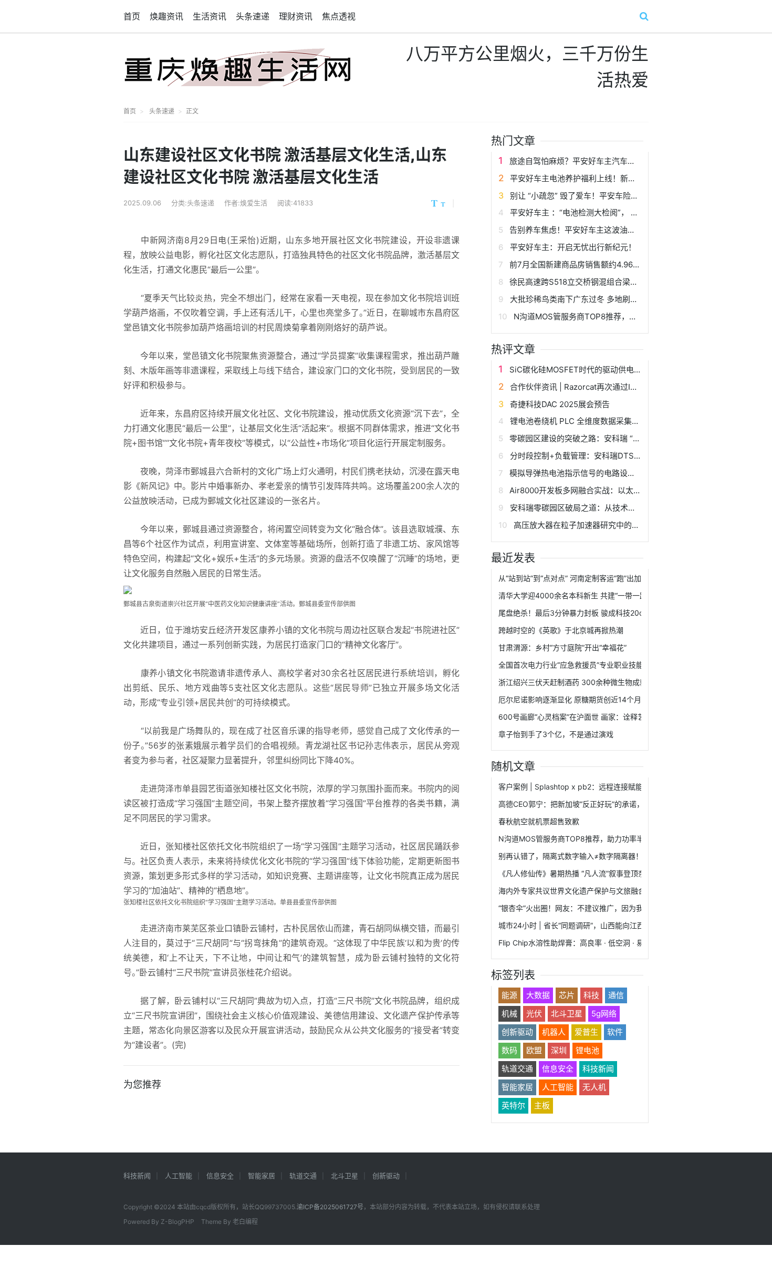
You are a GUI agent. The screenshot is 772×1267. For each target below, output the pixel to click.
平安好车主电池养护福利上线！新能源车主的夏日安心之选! (613, 178)
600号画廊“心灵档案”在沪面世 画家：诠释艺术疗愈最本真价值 (601, 716)
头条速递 (252, 16)
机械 (509, 1014)
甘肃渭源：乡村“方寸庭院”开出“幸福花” (562, 647)
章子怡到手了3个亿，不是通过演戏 (555, 734)
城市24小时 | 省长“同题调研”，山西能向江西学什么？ (586, 925)
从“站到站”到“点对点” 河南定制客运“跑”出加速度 (577, 578)
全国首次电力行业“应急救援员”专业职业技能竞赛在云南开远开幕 (604, 664)
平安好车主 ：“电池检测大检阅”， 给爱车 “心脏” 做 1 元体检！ (619, 212)
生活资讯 (209, 16)
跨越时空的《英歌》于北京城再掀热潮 (560, 630)
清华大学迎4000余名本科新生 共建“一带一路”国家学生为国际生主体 (610, 595)
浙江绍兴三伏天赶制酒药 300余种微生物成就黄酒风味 (587, 682)
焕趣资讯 (166, 16)
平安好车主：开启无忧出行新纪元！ (573, 247)
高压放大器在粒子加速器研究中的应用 (581, 525)
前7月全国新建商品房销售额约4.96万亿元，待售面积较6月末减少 (624, 264)
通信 (616, 995)
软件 (615, 1032)
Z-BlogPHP (177, 1222)
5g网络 (604, 1014)
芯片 (567, 995)
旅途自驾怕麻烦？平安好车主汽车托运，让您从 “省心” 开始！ (617, 161)
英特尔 (513, 1105)
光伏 (534, 1014)
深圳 (559, 1050)
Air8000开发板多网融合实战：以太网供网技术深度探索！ (610, 490)
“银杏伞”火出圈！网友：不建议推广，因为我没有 (578, 907)
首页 (131, 16)
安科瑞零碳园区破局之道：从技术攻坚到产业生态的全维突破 (616, 508)
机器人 (554, 1032)
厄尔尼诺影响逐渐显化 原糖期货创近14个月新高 (577, 699)
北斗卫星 (566, 1014)
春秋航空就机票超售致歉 (538, 821)
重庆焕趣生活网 (237, 67)
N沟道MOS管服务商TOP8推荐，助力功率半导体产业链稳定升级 (626, 316)
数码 (509, 1050)
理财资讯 (295, 16)
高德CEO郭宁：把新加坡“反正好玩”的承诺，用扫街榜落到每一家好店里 (615, 803)
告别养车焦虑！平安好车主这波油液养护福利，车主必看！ (611, 230)
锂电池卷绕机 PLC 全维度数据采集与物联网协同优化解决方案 (618, 421)
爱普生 (586, 1032)
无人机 (594, 1087)
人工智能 (557, 1087)
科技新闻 (598, 1069)
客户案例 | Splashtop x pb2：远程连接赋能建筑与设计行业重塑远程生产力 (622, 786)
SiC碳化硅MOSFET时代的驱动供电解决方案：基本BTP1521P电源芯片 (633, 370)
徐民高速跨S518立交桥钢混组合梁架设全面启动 (593, 282)
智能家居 (517, 1087)
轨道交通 (517, 1069)
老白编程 (245, 1222)
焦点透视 (339, 16)
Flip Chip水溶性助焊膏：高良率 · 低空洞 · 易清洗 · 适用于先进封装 (607, 942)
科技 (591, 995)
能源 (509, 995)
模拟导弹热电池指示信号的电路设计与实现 (584, 473)
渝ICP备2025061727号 (330, 1207)
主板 (542, 1105)
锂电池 (587, 1050)
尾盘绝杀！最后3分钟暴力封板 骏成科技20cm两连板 (585, 612)
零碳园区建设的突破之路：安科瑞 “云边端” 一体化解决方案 (613, 438)
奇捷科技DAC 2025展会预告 (560, 404)
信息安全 (557, 1069)
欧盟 (534, 1050)
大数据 (538, 995)
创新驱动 (517, 1032)
